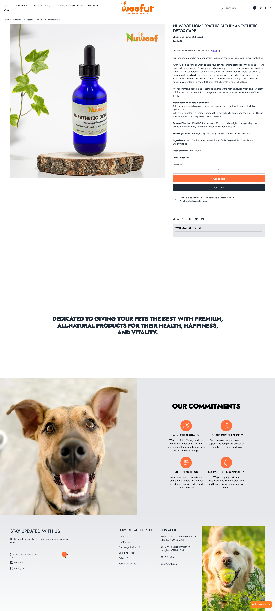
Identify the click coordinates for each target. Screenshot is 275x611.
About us (123, 536)
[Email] (184, 219)
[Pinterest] (203, 219)
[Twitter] (196, 219)
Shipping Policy (127, 552)
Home (8, 19)
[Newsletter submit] (64, 554)
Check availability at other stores (194, 201)
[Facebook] (190, 219)
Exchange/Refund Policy (132, 547)
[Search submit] (254, 8)
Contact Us (125, 541)
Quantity (177, 164)
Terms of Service (127, 563)
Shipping (177, 37)
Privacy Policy (126, 558)
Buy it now (219, 187)
